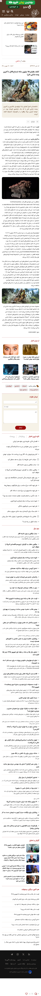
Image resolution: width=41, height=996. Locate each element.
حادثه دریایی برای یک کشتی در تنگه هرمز (24, 753)
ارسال (20, 428)
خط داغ (36, 529)
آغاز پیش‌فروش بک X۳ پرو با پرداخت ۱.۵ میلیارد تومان (20, 454)
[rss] (29, 954)
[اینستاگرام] (17, 954)
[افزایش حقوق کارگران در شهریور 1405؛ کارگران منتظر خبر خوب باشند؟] (32, 848)
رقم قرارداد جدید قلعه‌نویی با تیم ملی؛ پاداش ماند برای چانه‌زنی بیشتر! (21, 827)
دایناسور (17, 386)
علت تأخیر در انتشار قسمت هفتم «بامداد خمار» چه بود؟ (20, 496)
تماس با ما (26, 960)
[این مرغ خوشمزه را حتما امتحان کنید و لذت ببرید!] (30, 26)
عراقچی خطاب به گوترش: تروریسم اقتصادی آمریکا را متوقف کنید (22, 545)
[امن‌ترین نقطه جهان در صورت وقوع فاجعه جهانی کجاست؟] (30, 349)
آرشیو (19, 960)
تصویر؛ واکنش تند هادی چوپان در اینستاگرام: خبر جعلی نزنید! (21, 624)
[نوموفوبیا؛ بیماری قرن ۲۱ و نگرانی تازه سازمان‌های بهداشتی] (11, 369)
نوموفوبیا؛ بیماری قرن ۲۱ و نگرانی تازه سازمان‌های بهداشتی (11, 378)
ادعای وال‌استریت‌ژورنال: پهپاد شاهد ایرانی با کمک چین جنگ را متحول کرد (21, 943)
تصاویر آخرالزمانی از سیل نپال (28, 777)
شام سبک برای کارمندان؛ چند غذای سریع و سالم (22, 511)
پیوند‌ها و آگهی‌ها (10, 960)
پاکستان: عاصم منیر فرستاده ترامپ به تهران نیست (21, 577)
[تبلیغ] (20, 4)
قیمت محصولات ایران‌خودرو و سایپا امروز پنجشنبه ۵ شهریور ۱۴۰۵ (22, 685)
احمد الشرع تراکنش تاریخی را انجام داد (28, 930)
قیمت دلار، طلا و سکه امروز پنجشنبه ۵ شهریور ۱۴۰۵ (21, 598)
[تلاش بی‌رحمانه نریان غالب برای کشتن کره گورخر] (30, 37)
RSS (6, 964)
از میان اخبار (35, 341)
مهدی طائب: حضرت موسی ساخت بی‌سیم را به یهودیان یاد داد (21, 610)
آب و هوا (13, 964)
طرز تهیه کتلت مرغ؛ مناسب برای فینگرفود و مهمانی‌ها (20, 485)
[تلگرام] (12, 954)
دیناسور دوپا (23, 390)
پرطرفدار (22, 436)
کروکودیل (9, 386)
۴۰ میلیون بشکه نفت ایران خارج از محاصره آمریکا (22, 802)
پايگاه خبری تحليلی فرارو (16, 968)
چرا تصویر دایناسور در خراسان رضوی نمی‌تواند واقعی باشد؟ (31, 378)
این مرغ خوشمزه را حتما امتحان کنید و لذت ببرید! (13, 24)
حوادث (17, 15)
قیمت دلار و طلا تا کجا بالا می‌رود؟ (14, 46)
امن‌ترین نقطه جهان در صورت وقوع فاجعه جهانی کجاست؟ (31, 358)
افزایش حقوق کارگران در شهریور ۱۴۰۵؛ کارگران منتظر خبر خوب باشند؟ (14, 846)
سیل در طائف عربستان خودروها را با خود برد (23, 588)
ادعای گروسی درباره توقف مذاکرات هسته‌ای (23, 568)
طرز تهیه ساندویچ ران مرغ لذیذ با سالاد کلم (23, 490)
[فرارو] (35, 13)
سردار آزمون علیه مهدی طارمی (28, 698)
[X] (23, 954)
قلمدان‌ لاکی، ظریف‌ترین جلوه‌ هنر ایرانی (25, 441)
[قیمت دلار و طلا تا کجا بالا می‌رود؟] (30, 49)
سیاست (27, 15)
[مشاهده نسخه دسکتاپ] (8, 11)
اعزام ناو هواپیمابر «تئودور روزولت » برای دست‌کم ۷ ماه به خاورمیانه (21, 661)
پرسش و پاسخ (31, 964)
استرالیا (24, 386)
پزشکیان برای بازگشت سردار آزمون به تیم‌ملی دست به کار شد (20, 813)
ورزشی (22, 15)
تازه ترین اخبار (34, 436)
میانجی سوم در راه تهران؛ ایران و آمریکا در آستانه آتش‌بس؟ (23, 728)
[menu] (3, 11)
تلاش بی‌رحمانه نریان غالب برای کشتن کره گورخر (15, 35)
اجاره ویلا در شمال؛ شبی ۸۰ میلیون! (26, 788)
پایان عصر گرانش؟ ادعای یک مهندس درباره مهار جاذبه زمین (21, 765)
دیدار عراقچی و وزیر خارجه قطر (26, 465)
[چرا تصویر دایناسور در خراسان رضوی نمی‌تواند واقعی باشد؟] (30, 369)
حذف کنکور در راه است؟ (30, 521)
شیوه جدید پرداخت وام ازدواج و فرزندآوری (24, 501)
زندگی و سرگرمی (8, 15)
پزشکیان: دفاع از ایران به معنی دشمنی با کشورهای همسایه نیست (22, 640)
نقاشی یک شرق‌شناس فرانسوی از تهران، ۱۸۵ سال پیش (19, 516)
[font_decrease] (28, 121)
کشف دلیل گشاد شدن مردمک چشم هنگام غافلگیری (11, 358)
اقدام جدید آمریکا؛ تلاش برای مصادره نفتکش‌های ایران (20, 674)
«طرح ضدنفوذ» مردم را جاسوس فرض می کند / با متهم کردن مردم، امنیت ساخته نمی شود (14, 878)
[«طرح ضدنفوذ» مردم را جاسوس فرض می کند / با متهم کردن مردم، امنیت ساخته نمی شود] (32, 879)
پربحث (12, 436)
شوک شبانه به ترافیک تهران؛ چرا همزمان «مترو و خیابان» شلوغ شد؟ (23, 710)
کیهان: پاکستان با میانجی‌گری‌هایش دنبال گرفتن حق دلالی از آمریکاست (22, 741)
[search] (12, 11)
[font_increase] (37, 121)
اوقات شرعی (21, 964)
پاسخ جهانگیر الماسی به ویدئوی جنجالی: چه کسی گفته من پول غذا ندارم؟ (20, 936)
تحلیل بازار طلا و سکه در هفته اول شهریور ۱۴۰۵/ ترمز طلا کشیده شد (20, 653)
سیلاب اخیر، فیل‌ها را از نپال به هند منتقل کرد (22, 459)
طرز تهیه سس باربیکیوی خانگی (27, 506)
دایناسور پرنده (34, 390)
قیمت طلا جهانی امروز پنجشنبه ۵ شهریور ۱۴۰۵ (26, 914)
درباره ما (33, 960)
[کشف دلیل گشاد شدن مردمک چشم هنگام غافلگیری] (11, 349)
